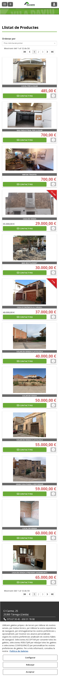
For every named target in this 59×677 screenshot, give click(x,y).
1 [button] (34, 51)
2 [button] (38, 51)
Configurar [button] (30, 657)
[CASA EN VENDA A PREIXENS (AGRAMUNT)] (29, 557)
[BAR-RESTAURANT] (29, 248)
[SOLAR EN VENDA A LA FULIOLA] (29, 336)
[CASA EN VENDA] (29, 203)
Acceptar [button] (30, 672)
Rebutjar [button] (30, 664)
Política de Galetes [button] (19, 651)
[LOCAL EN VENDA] (29, 513)
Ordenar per (9, 38)
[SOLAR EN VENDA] (29, 380)
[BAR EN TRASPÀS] (29, 159)
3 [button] (42, 51)
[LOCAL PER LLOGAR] (29, 71)
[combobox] (29, 43)
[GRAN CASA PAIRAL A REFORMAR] (29, 469)
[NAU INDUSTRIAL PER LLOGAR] (29, 115)
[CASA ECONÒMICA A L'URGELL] (29, 292)
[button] (10, 4)
